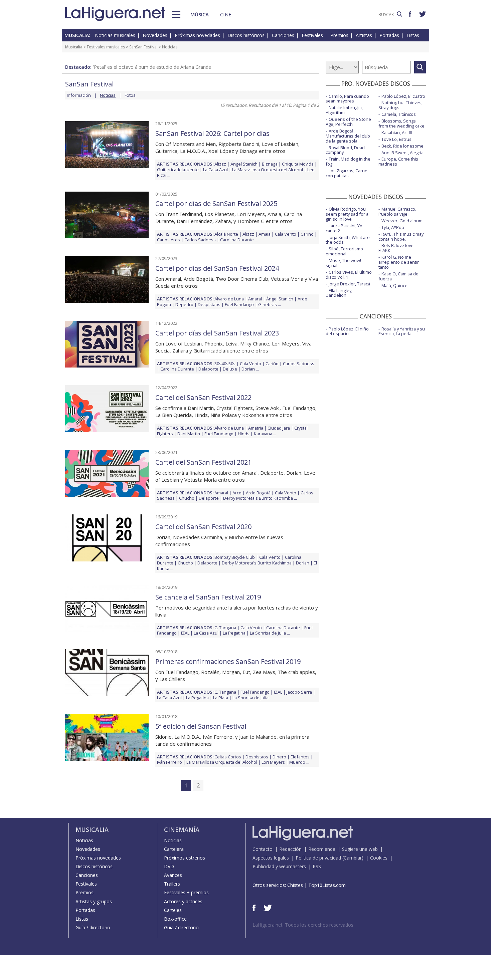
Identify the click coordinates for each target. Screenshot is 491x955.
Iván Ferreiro (169, 762)
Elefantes (300, 757)
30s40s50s (224, 364)
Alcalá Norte (226, 234)
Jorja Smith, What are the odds (348, 239)
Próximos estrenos (184, 858)
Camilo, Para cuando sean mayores (347, 98)
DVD (169, 866)
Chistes (295, 885)
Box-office (175, 919)
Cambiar (353, 858)
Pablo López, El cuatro (403, 96)
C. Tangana (225, 628)
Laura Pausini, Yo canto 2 (344, 228)
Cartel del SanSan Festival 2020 (203, 526)
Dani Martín (188, 434)
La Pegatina (234, 633)
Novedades (155, 35)
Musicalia (74, 47)
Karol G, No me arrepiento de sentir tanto (398, 262)
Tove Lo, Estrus (396, 139)
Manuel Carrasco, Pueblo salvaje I (397, 211)
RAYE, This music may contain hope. (401, 236)
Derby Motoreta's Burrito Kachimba (258, 498)
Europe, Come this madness (398, 161)
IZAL (185, 633)
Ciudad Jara (279, 428)
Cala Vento (285, 234)
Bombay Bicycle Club (234, 557)
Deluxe (230, 369)
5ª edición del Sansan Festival (200, 726)
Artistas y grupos (93, 901)
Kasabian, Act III (396, 133)
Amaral (255, 299)
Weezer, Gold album (402, 221)
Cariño (307, 234)
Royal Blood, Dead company (345, 150)
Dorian (248, 369)
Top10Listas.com (327, 885)
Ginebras (267, 304)
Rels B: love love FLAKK (396, 247)
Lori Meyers (273, 762)
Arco (236, 493)
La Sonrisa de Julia (268, 633)
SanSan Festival (143, 47)
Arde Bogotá (258, 493)
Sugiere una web (360, 849)
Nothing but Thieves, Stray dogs (400, 104)
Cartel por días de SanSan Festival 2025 (216, 203)
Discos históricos (246, 35)
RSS (317, 866)
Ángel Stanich (244, 164)
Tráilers (172, 884)
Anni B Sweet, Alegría (402, 153)
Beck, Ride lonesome (402, 146)
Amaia (265, 234)
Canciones (283, 35)
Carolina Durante (237, 240)
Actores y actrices (183, 901)
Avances (173, 875)
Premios (339, 35)
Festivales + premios (186, 892)
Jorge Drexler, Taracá (349, 284)
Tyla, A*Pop (392, 227)
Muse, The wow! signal (343, 262)
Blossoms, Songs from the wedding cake (401, 123)
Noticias (84, 840)
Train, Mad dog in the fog (348, 161)
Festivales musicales (106, 47)
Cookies (378, 858)
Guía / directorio (92, 927)
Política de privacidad (318, 858)
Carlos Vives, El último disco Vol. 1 (349, 274)
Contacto (263, 849)
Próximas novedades (197, 35)
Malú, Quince (394, 285)
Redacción (290, 849)
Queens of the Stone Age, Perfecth (348, 121)
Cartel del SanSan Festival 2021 (203, 462)
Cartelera (174, 849)
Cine (225, 14)
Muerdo (297, 762)
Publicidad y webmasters (279, 866)
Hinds (244, 434)
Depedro (184, 304)
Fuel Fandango (239, 304)
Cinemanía (181, 829)
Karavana (263, 434)
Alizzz (220, 164)
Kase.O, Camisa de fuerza (398, 276)
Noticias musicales (115, 35)
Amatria (255, 428)
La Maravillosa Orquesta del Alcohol (267, 170)
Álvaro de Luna (229, 299)
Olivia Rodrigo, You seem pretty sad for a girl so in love (347, 214)
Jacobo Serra (299, 692)
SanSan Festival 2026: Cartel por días (212, 133)
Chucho (186, 498)
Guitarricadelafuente (178, 170)
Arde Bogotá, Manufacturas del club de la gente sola (348, 136)
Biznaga (270, 164)
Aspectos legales (271, 858)
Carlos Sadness (200, 240)
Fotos (130, 95)
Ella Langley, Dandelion (339, 292)
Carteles (173, 910)
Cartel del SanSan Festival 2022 (203, 397)
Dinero (279, 757)
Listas (412, 35)
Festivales (312, 35)
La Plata (220, 698)
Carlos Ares (168, 240)
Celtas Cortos (227, 757)
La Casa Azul (215, 170)
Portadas (389, 35)
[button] (176, 14)
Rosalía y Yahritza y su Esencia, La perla (401, 331)
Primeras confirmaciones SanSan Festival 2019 (228, 661)
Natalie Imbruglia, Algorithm (344, 109)
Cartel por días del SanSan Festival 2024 (217, 268)
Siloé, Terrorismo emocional (344, 251)
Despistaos (209, 304)
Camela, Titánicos (398, 114)
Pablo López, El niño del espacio (347, 331)
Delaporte (208, 369)
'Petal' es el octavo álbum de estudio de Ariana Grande (152, 67)
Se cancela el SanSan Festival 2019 (208, 597)
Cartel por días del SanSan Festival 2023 (217, 332)
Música (199, 14)
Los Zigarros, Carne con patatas (346, 173)
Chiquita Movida (298, 164)
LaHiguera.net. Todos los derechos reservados (303, 925)
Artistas (364, 35)
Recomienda (321, 849)
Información (79, 95)
